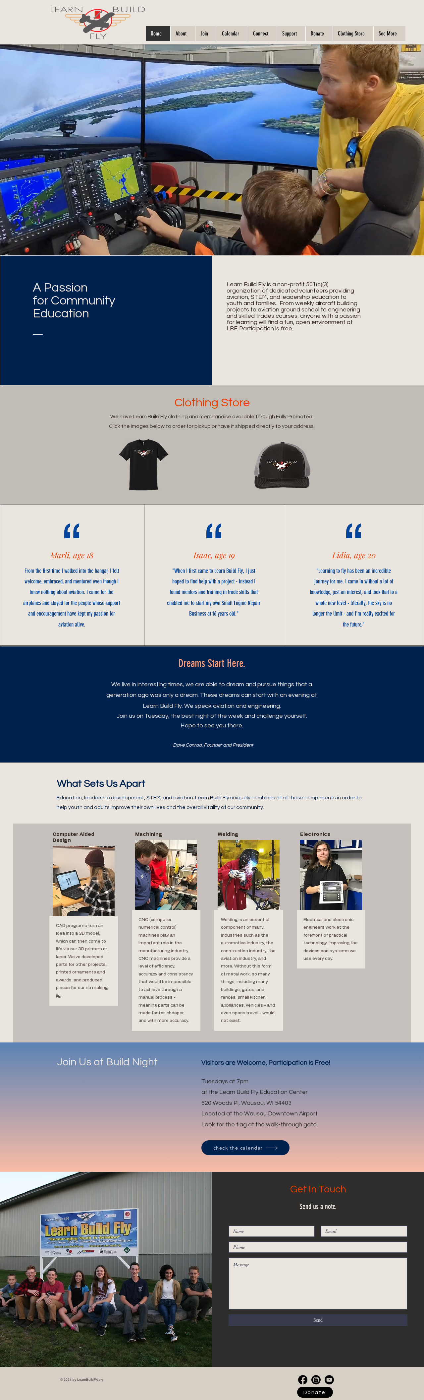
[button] (182, 33)
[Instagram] (316, 1379)
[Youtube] (329, 1379)
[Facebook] (302, 1379)
